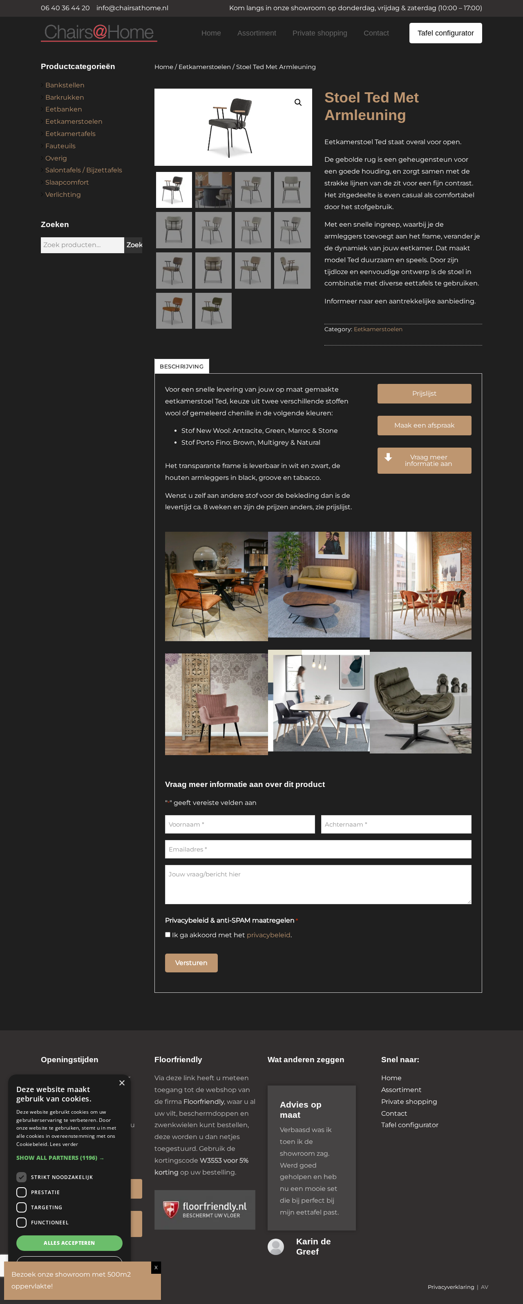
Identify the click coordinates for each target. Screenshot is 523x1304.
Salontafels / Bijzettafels (83, 170)
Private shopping (320, 33)
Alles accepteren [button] (69, 1242)
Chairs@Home (85, 33)
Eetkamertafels (70, 134)
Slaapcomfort (67, 182)
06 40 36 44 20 (65, 8)
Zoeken (139, 245)
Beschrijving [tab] (181, 366)
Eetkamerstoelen (74, 121)
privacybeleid (269, 935)
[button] (298, 102)
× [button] (121, 1083)
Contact (376, 33)
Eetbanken (63, 109)
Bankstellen (65, 85)
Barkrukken (64, 97)
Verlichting (63, 194)
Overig (56, 158)
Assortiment (256, 33)
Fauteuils (60, 146)
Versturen (191, 963)
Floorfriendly (203, 1102)
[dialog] (69, 1185)
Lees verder (64, 1144)
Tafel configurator (446, 33)
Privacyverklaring (451, 1287)
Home (211, 33)
